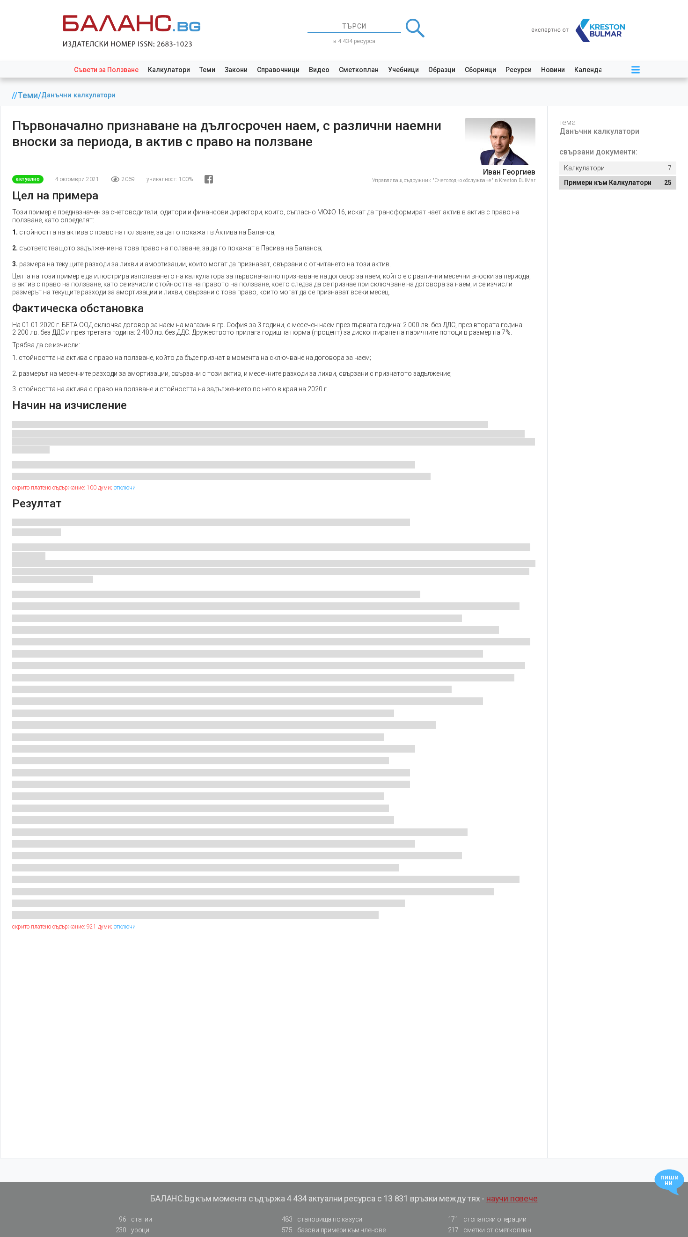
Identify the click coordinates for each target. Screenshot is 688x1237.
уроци (132, 1230)
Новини (553, 69)
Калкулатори (169, 69)
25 (618, 182)
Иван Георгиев (509, 172)
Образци (441, 69)
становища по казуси (322, 1219)
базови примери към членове (334, 1230)
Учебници (403, 69)
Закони (236, 69)
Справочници (278, 69)
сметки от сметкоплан (489, 1230)
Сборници (480, 69)
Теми (207, 69)
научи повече (512, 1198)
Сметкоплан (359, 69)
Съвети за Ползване (106, 69)
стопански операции (487, 1219)
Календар (590, 69)
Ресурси (518, 69)
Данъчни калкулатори (78, 95)
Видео (319, 69)
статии (135, 1219)
